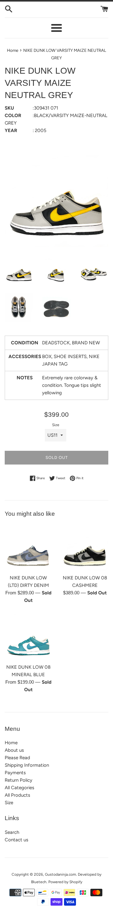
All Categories (19, 787)
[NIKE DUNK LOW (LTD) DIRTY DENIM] (28, 547)
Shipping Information (27, 765)
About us (14, 750)
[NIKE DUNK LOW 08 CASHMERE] (84, 547)
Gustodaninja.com (60, 874)
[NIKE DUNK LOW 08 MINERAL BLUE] (28, 636)
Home (11, 742)
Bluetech (38, 882)
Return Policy (18, 780)
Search (12, 832)
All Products (17, 795)
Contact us (16, 840)
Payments (15, 772)
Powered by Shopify (65, 882)
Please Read (17, 757)
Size (55, 425)
